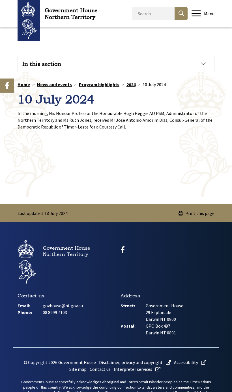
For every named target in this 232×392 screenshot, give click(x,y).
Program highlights (99, 84)
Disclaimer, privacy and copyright (131, 362)
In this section (41, 63)
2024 (131, 84)
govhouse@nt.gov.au (63, 305)
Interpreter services (133, 369)
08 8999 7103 (55, 312)
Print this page (199, 213)
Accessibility (186, 362)
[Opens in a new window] (7, 86)
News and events (54, 84)
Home (24, 84)
